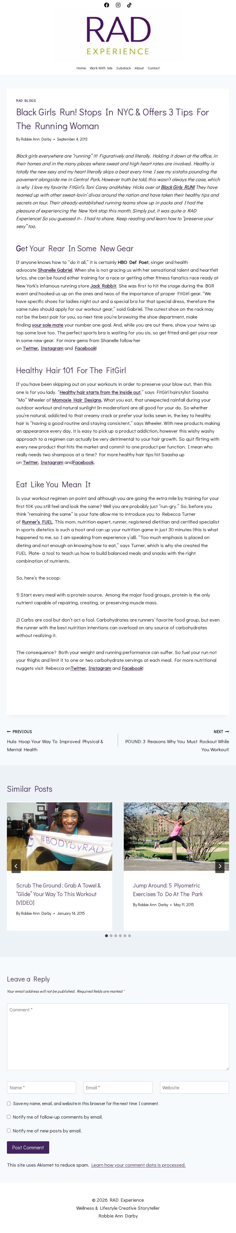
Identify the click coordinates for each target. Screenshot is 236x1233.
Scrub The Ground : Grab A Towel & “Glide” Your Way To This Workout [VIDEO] (58, 893)
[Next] (219, 866)
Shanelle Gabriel (55, 269)
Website (170, 1087)
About (139, 67)
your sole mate (47, 324)
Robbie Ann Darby (36, 139)
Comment (21, 1009)
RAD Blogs (26, 100)
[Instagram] (118, 5)
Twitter (30, 348)
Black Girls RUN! (178, 187)
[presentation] (59, 836)
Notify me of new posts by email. (47, 1130)
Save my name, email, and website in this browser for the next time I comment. (86, 1103)
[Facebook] (107, 5)
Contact (154, 67)
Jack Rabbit (103, 285)
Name (17, 1087)
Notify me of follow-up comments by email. (58, 1117)
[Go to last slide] (16, 866)
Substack (123, 67)
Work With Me (101, 67)
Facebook (85, 348)
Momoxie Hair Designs (76, 399)
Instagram (52, 348)
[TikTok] (129, 5)
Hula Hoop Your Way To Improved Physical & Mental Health (55, 741)
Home (81, 67)
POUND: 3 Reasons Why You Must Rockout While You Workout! (177, 741)
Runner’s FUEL (37, 521)
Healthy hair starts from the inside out (100, 392)
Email (93, 1087)
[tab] (106, 935)
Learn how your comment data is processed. (138, 1164)
